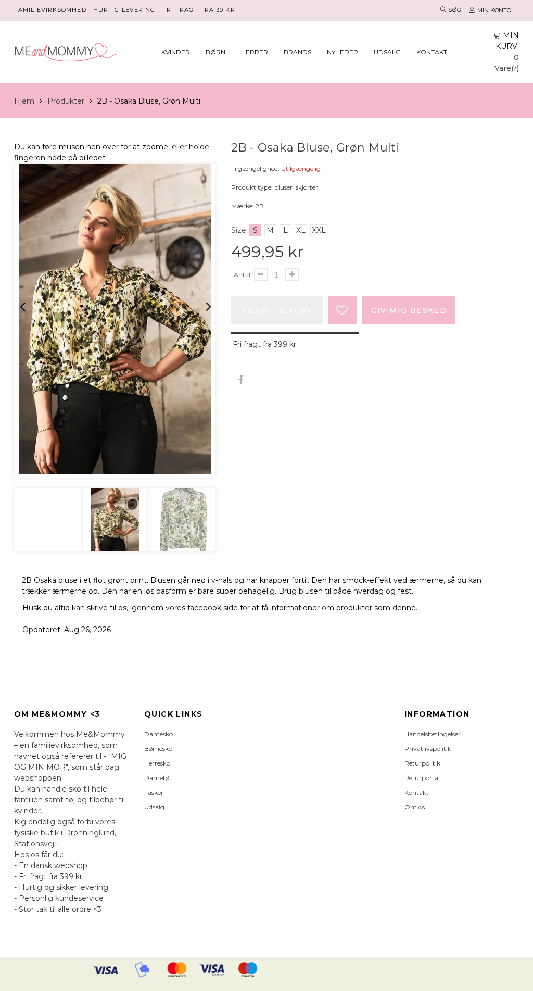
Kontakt (431, 52)
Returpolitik (422, 763)
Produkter (65, 101)
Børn (215, 52)
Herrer (254, 52)
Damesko (158, 734)
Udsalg (387, 52)
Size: (239, 230)
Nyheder (342, 52)
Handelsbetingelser (432, 734)
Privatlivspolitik (427, 748)
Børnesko (158, 748)
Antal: (243, 275)
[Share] (240, 380)
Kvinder (175, 52)
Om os (414, 807)
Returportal (422, 778)
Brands (297, 52)
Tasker (153, 792)
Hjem (24, 101)
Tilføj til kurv (277, 310)
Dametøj (157, 778)
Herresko (157, 763)
